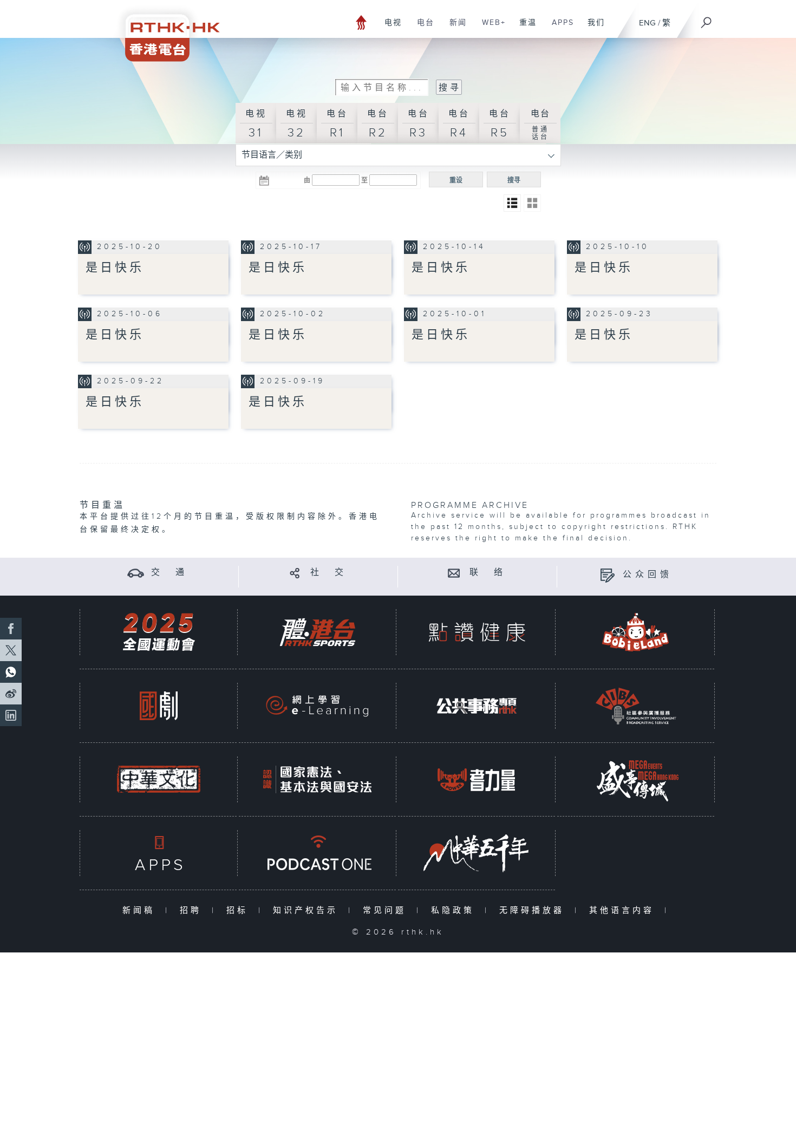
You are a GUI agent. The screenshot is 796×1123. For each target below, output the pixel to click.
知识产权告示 (308, 910)
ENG (647, 23)
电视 (389, 28)
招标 (239, 910)
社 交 (328, 572)
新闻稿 (141, 910)
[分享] (294, 572)
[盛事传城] (636, 779)
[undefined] (361, 22)
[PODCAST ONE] (317, 853)
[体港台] (317, 632)
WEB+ (490, 28)
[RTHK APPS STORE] (159, 853)
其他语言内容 (624, 910)
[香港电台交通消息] (135, 572)
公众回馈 (648, 575)
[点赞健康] (476, 632)
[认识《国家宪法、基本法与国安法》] (317, 779)
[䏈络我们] (454, 572)
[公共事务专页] (476, 706)
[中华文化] (159, 779)
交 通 (169, 572)
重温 (524, 28)
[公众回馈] (607, 574)
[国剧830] (159, 706)
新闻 (454, 28)
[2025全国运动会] (159, 632)
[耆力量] (476, 779)
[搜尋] (707, 19)
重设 (455, 180)
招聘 (193, 910)
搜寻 (513, 180)
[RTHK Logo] (165, 30)
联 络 (487, 572)
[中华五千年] (476, 853)
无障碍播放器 (534, 910)
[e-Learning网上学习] (317, 706)
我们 (592, 28)
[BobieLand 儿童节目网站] (636, 632)
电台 (421, 28)
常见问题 (387, 910)
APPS (559, 28)
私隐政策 (455, 910)
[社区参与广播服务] (636, 706)
